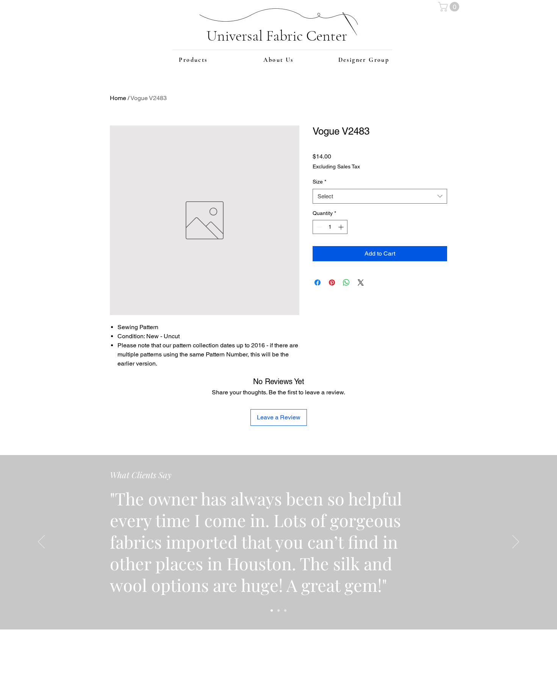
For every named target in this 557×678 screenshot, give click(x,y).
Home (118, 98)
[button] (450, 6)
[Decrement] (318, 227)
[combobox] (380, 196)
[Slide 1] (272, 610)
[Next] (515, 542)
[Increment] (341, 227)
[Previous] (41, 542)
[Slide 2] (278, 610)
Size (319, 182)
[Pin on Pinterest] (331, 282)
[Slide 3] (285, 610)
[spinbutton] (330, 227)
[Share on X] (360, 282)
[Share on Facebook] (317, 282)
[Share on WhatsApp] (346, 282)
